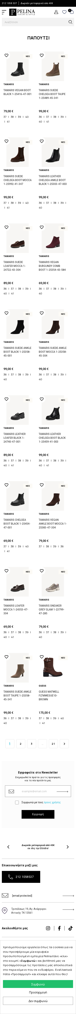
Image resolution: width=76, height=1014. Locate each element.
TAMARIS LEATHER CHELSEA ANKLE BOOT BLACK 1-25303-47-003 (53, 180)
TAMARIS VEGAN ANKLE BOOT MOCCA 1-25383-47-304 (53, 523)
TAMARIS (9, 84)
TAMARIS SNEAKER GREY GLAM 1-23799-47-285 (51, 609)
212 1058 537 (9, 3)
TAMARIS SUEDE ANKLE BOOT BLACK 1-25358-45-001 (17, 351)
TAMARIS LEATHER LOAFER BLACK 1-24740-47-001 (15, 438)
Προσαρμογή (38, 992)
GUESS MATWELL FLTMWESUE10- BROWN (49, 695)
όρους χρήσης (52, 802)
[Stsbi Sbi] (48, 928)
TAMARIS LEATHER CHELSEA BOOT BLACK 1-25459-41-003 (52, 438)
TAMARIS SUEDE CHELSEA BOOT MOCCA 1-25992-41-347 (18, 180)
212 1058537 (25, 877)
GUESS (42, 686)
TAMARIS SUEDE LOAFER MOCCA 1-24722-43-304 (15, 266)
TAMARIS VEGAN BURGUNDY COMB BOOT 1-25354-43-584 (52, 266)
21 (53, 743)
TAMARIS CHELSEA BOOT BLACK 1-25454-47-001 (17, 523)
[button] (8, 846)
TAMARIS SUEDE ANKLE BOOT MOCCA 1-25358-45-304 (53, 351)
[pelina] (22, 12)
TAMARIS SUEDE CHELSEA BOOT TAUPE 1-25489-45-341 (52, 94)
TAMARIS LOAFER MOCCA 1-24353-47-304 (16, 609)
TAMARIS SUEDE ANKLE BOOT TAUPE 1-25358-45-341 (17, 695)
